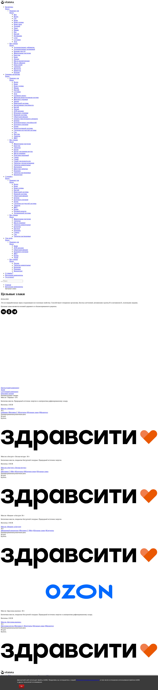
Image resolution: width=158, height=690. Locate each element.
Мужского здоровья (21, 113)
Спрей (16, 159)
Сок (15, 234)
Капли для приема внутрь (23, 151)
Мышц (16, 30)
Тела (15, 42)
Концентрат (18, 174)
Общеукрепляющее (21, 117)
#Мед (12, 471)
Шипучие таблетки (21, 169)
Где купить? (9, 277)
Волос (16, 16)
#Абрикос (4, 412)
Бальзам (17, 72)
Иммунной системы (21, 103)
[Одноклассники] (9, 311)
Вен (15, 15)
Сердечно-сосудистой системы (25, 130)
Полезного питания (21, 124)
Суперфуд (8, 176)
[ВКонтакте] (3, 311)
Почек (16, 126)
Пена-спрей (18, 65)
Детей (16, 257)
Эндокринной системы (22, 213)
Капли (16, 149)
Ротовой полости (20, 211)
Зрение (16, 101)
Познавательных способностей (25, 122)
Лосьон (16, 59)
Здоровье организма (12, 74)
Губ (15, 18)
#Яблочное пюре (30, 471)
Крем (16, 57)
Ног (15, 32)
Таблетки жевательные (22, 165)
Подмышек (18, 36)
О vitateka (9, 273)
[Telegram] (14, 311)
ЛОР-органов (19, 111)
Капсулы (17, 55)
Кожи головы (19, 22)
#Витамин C (13, 412)
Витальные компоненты (14, 275)
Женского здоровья (21, 99)
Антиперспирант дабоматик (24, 47)
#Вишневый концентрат (10, 530)
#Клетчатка (22, 412)
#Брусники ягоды (7, 626)
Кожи (16, 20)
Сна (15, 132)
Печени (16, 121)
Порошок (17, 171)
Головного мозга (20, 95)
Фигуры (17, 134)
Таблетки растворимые (22, 173)
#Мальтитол (43, 412)
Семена (16, 232)
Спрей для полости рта (22, 161)
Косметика (9, 7)
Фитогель (17, 68)
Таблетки (17, 67)
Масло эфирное (19, 63)
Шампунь (17, 70)
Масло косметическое (22, 61)
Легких (16, 109)
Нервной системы (20, 115)
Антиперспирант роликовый (24, 49)
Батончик (17, 227)
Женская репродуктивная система (26, 97)
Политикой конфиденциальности (87, 680)
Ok (21, 686)
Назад (7, 9)
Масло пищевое (19, 153)
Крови (16, 209)
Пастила (17, 228)
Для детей (8, 238)
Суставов (17, 40)
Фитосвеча (18, 167)
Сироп (16, 157)
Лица (16, 28)
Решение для (14, 11)
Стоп (16, 38)
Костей (16, 107)
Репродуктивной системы (23, 128)
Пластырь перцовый (21, 155)
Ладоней (17, 26)
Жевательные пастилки (22, 53)
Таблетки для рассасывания (24, 163)
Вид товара (13, 43)
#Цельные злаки (33, 412)
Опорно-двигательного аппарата (26, 119)
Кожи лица (18, 24)
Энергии (17, 136)
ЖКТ (16, 138)
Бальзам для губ (19, 51)
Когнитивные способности (24, 105)
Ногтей (16, 34)
